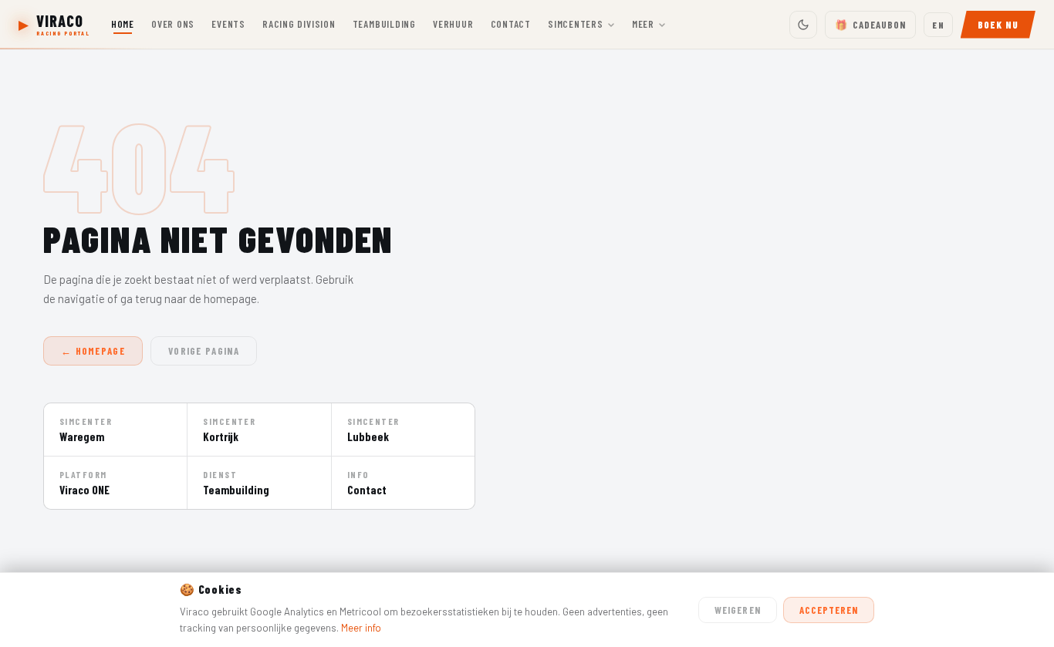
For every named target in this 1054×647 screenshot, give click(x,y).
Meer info (361, 628)
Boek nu (998, 25)
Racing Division (299, 24)
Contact (511, 24)
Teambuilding (384, 24)
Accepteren (828, 610)
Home (122, 24)
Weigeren (737, 610)
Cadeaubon (870, 25)
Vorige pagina (203, 351)
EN (938, 24)
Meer (643, 24)
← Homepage (93, 351)
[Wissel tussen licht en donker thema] (803, 25)
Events (228, 24)
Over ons (172, 24)
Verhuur (453, 24)
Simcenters (575, 24)
